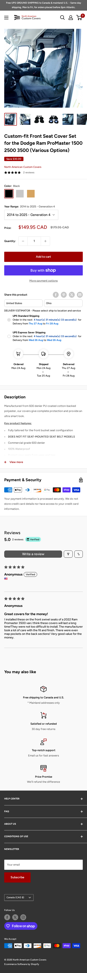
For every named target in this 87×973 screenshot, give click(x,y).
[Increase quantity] (45, 241)
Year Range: (29, 206)
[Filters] (68, 554)
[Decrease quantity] (23, 241)
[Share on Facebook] (56, 295)
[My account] (71, 17)
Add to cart (43, 257)
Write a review (33, 554)
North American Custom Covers (22, 166)
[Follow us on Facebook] (7, 917)
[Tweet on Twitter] (72, 295)
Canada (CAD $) (15, 897)
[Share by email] (80, 295)
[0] (79, 17)
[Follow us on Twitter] (15, 917)
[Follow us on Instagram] (23, 917)
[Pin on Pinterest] (64, 295)
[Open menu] (6, 17)
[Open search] (62, 17)
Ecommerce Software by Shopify (21, 964)
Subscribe (17, 877)
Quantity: (10, 241)
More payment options (43, 280)
